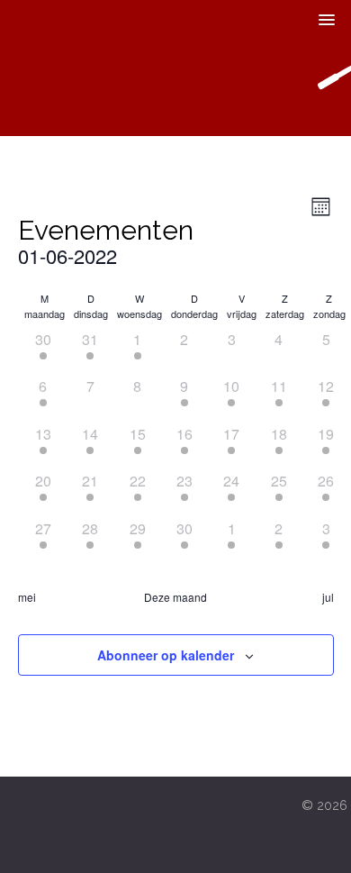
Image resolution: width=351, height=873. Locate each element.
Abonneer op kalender (165, 655)
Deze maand (175, 597)
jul (328, 597)
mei (27, 597)
